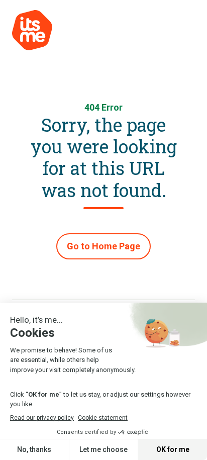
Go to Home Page (103, 246)
